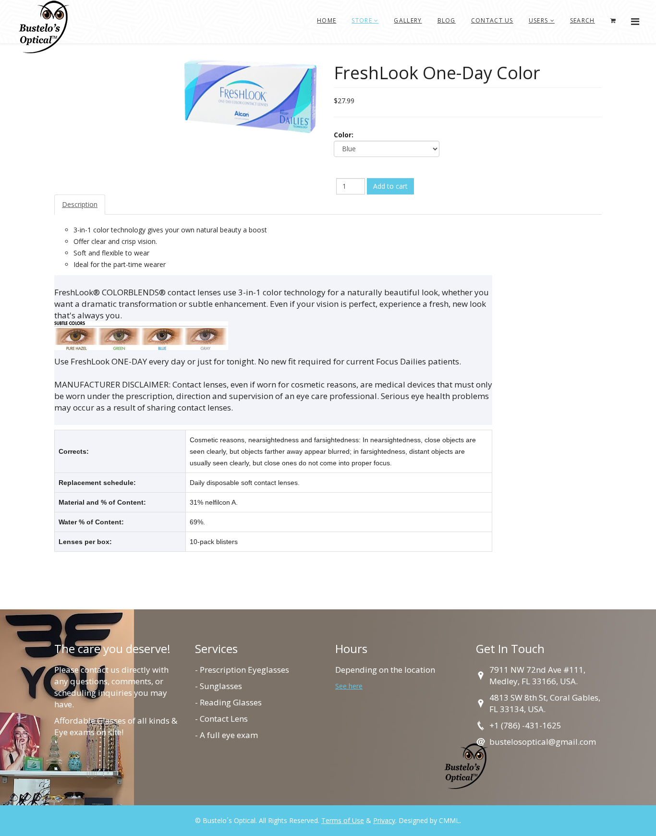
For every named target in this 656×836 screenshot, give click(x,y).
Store (362, 20)
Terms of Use (342, 820)
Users (538, 20)
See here (349, 686)
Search (582, 20)
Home (326, 20)
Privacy (384, 820)
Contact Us (492, 20)
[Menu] (635, 21)
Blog (446, 20)
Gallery (408, 20)
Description (79, 204)
